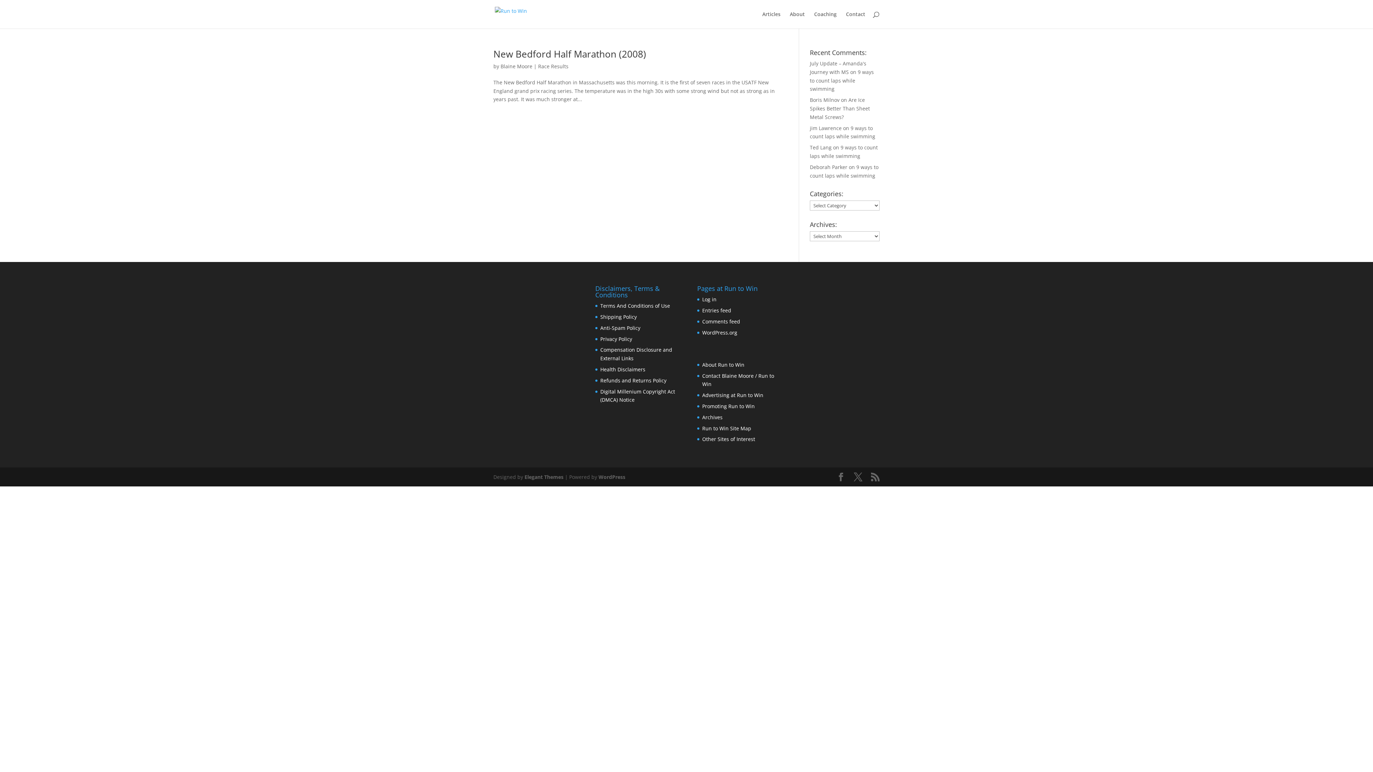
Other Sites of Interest (728, 439)
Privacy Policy (616, 339)
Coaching (825, 15)
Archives (712, 417)
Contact (855, 15)
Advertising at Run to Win (732, 395)
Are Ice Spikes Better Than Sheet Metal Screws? (840, 108)
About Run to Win (723, 364)
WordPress (612, 477)
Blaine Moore (516, 66)
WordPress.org (719, 332)
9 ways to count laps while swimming (842, 81)
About (797, 15)
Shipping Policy (618, 316)
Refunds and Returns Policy (633, 380)
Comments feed (721, 321)
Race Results (553, 66)
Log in (709, 299)
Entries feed (716, 310)
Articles (771, 15)
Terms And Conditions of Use (635, 305)
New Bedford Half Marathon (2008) (569, 54)
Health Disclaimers (622, 369)
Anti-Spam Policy (620, 328)
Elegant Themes (544, 477)
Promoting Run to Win (728, 406)
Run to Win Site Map (726, 428)
